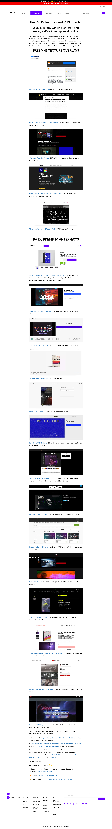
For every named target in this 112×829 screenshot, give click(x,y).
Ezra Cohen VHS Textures (38, 443)
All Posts (56, 810)
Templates (46, 811)
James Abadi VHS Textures (38, 345)
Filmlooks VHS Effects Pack (39, 514)
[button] (98, 6)
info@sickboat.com (15, 797)
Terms (50, 824)
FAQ (24, 804)
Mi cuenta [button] (102, 6)
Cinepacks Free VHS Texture (39, 158)
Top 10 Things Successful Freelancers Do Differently (60, 738)
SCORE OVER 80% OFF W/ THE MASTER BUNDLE (56, 3)
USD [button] (13, 7)
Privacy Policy (58, 824)
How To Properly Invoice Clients (48, 746)
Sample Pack (36, 13)
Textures (46, 803)
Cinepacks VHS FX (35, 582)
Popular (45, 797)
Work (59, 13)
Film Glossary (57, 804)
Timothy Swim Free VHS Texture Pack (42, 229)
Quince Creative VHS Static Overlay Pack (43, 122)
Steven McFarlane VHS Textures (40, 311)
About (76, 13)
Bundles (45, 800)
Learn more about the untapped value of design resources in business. (56, 743)
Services (49, 13)
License (45, 824)
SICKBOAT (11, 13)
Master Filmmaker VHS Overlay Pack (42, 689)
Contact (86, 13)
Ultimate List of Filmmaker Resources (61, 755)
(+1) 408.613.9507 (14, 794)
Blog (67, 13)
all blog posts (53, 757)
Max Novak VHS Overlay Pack (39, 89)
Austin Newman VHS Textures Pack (41, 478)
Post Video (36, 801)
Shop (24, 13)
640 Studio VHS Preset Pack (39, 379)
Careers (25, 807)
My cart (99, 13)
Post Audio (36, 804)
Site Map (67, 824)
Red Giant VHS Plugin (36, 725)
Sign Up (101, 799)
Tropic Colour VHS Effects (38, 617)
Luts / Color (47, 808)
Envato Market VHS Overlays (39, 547)
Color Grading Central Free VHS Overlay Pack (45, 193)
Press (24, 810)
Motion (45, 805)
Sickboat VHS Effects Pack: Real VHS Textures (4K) (46, 275)
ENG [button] (8, 7)
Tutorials (56, 807)
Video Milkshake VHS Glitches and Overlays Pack (46, 653)
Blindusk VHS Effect (36, 411)
